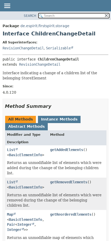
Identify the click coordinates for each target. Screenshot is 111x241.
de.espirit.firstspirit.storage (44, 26)
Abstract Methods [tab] (26, 126)
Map (10, 214)
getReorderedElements (70, 214)
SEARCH (30, 16)
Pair (11, 224)
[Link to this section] (55, 106)
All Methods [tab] (20, 119)
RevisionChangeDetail (23, 48)
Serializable (58, 48)
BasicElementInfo (25, 155)
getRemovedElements (68, 182)
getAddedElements (66, 150)
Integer (24, 224)
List (11, 150)
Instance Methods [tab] (59, 119)
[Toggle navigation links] (7, 6)
